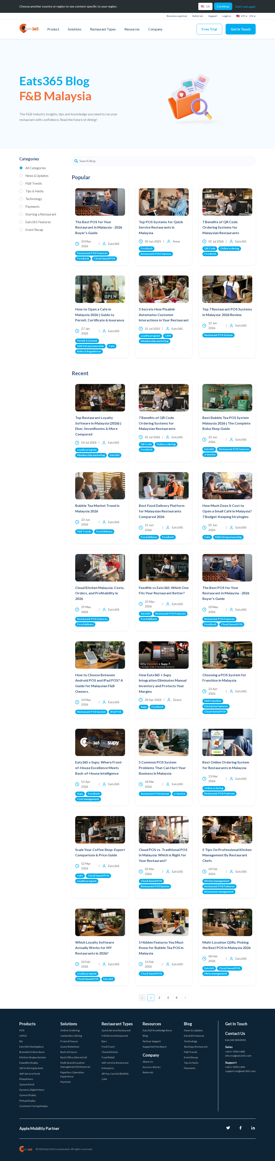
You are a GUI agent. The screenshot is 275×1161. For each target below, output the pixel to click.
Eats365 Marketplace (31, 1046)
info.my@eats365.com (238, 1055)
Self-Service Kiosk (29, 1073)
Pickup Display (27, 1100)
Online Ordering (69, 1030)
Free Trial (209, 29)
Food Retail (108, 1057)
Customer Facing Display (33, 1106)
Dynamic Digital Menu (31, 1089)
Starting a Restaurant (40, 214)
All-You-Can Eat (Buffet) (115, 1073)
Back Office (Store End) (73, 1057)
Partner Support (152, 1041)
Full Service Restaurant (115, 1035)
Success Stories (152, 1067)
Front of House (69, 1041)
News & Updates (37, 176)
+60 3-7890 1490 (235, 1067)
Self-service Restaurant (115, 1062)
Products (27, 1023)
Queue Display (27, 1095)
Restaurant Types (103, 29)
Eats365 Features (38, 222)
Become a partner (177, 16)
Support (212, 16)
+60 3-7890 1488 (235, 1051)
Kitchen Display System (32, 1057)
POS (21, 1030)
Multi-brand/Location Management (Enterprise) (75, 1064)
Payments (32, 206)
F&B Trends (33, 183)
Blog (145, 1035)
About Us (148, 1061)
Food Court (108, 1046)
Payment (65, 1081)
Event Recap (34, 230)
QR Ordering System (31, 1068)
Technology (33, 199)
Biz (21, 1041)
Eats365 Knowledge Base (157, 1030)
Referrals (197, 16)
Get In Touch (241, 29)
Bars (104, 1041)
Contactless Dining (71, 1035)
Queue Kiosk (26, 1084)
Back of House (68, 1052)
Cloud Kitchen (110, 1052)
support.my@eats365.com (240, 1071)
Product (53, 29)
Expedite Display (28, 1062)
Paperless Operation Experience (72, 1074)
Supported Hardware (155, 1046)
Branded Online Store (31, 1052)
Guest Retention (69, 1046)
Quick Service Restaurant (116, 1030)
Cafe (104, 1079)
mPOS (23, 1035)
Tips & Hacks (34, 191)
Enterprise (108, 1068)
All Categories (35, 168)
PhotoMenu (26, 1079)
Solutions (74, 29)
